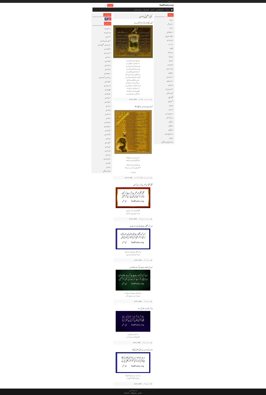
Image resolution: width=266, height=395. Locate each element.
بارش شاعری (107, 65)
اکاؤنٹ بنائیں (146, 9)
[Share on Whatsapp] (133, 99)
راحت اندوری (170, 76)
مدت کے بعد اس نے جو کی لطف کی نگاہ (142, 349)
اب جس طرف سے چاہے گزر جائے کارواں (141, 267)
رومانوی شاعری (107, 126)
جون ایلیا (171, 60)
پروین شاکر (170, 56)
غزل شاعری (107, 146)
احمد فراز (171, 27)
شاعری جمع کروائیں (160, 9)
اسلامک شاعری (107, 48)
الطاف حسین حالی (169, 36)
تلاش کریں (110, 5)
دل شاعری (149, 260)
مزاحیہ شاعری (107, 150)
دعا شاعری (108, 118)
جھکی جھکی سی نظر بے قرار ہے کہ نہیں (143, 184)
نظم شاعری (136, 177)
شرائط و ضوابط (126, 393)
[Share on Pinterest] (131, 99)
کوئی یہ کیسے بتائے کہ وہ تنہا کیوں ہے (143, 22)
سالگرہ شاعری (107, 134)
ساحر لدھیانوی (170, 80)
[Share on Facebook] (136, 99)
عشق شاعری (107, 142)
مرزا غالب (171, 109)
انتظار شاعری (107, 61)
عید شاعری (108, 138)
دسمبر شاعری (107, 113)
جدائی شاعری (107, 93)
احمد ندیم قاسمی (170, 31)
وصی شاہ (171, 137)
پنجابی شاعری (107, 89)
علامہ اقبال (170, 84)
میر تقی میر (171, 121)
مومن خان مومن (169, 113)
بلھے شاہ (171, 48)
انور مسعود (171, 44)
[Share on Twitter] (134, 99)
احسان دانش (170, 23)
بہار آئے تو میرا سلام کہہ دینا (145, 308)
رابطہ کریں (140, 393)
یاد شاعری (108, 166)
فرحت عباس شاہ (169, 89)
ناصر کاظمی (171, 125)
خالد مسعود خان (169, 68)
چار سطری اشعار (107, 32)
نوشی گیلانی (170, 129)
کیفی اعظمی (140, 99)
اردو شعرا (167, 9)
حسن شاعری (107, 97)
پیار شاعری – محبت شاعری (104, 77)
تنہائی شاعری (107, 81)
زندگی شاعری (107, 130)
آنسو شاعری (149, 384)
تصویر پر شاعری (107, 85)
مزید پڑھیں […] (133, 172)
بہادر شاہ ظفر (170, 52)
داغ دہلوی (170, 72)
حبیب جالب (170, 64)
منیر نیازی (171, 105)
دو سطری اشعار (148, 342)
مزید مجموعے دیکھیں (106, 170)
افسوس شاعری (107, 52)
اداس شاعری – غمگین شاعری (104, 44)
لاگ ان (152, 9)
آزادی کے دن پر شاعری (105, 40)
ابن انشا (171, 19)
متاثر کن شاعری (107, 158)
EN (169, 1)
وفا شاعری (108, 162)
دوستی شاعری (107, 122)
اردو (172, 1)
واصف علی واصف (169, 133)
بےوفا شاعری (107, 73)
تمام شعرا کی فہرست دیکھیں (167, 141)
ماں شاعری (108, 154)
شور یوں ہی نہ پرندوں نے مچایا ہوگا (144, 106)
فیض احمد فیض (170, 93)
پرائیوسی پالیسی (133, 393)
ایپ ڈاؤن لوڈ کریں (137, 9)
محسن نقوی (170, 101)
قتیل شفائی (170, 97)
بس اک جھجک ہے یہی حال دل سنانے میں (141, 225)
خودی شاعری (107, 101)
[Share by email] (130, 99)
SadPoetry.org (166, 5)
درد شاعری (108, 105)
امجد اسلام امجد (170, 40)
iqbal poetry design (147, 99)
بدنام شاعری (107, 69)
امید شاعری (107, 56)
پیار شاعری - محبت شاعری (146, 219)
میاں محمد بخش (170, 117)
